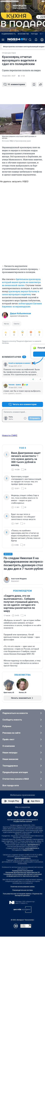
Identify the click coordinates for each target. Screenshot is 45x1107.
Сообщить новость (12, 719)
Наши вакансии (10, 759)
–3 (40, 398)
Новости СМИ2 (9, 435)
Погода (34, 34)
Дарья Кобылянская (20, 313)
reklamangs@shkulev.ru (22, 858)
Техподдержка (10, 765)
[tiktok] (35, 813)
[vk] (16, 813)
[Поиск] (30, 39)
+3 (33, 379)
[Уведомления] (36, 39)
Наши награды (9, 752)
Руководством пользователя (22, 871)
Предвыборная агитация (15, 772)
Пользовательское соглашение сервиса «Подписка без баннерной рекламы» (22, 894)
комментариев (16, 84)
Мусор (6, 324)
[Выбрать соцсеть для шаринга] (40, 84)
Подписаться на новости (15, 713)
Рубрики (6, 726)
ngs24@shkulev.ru (33, 845)
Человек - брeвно (14, 385)
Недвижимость (9, 34)
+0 (33, 398)
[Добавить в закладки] (34, 84)
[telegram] (9, 813)
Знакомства (23, 34)
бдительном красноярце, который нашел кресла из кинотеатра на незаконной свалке (21, 282)
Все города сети (10, 785)
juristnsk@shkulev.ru (32, 848)
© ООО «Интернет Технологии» (22, 920)
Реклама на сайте (11, 733)
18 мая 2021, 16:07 (8, 76)
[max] (29, 813)
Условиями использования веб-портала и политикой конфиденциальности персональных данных (23, 875)
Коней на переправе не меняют (19, 363)
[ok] (22, 813)
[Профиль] (42, 39)
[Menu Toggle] (3, 39)
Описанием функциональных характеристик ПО (23, 872)
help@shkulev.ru (28, 850)
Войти (11, 419)
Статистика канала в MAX (15, 779)
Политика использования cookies (22, 887)
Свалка (16, 324)
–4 (40, 379)
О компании (8, 746)
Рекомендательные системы (22, 890)
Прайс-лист (8, 739)
